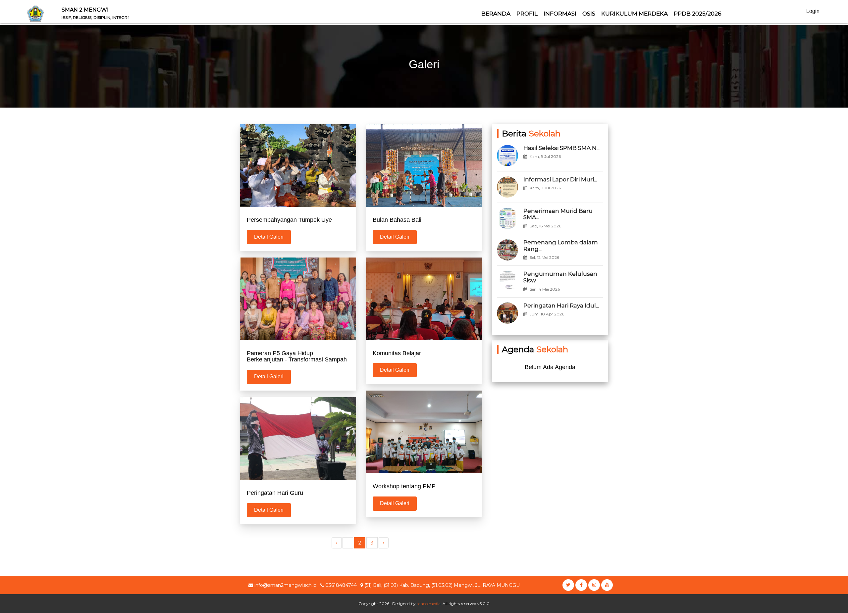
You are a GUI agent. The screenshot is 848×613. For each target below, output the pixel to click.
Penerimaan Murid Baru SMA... (558, 214)
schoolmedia (429, 603)
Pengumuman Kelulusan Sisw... (560, 277)
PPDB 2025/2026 (697, 13)
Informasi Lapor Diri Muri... (560, 179)
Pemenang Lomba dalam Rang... (560, 245)
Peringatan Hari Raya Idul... (561, 305)
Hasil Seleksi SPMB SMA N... (561, 148)
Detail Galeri (269, 237)
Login (813, 11)
